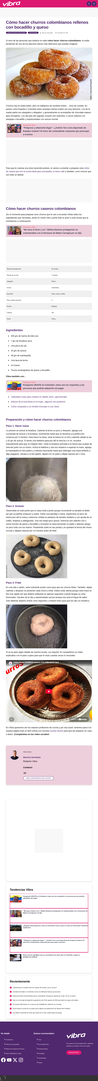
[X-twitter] (15, 1060)
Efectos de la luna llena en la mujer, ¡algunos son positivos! (38, 402)
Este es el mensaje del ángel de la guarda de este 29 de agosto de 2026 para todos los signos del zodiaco (45, 1000)
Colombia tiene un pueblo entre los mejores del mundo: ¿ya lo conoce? (35, 987)
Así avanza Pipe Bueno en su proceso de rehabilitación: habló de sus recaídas (37, 1004)
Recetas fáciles (33, 32)
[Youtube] (9, 1060)
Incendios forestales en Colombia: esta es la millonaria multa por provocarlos (36, 992)
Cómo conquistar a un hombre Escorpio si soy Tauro (35, 406)
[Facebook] (3, 1060)
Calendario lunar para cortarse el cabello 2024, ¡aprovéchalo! (39, 397)
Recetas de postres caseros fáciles (16, 32)
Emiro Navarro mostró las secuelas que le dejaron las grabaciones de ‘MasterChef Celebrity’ (41, 1008)
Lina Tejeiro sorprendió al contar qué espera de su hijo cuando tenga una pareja (37, 1013)
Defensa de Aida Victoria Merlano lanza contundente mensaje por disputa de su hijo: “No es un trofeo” (44, 996)
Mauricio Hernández (47, 33)
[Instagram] (20, 1060)
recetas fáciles (56, 731)
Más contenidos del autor (38, 778)
